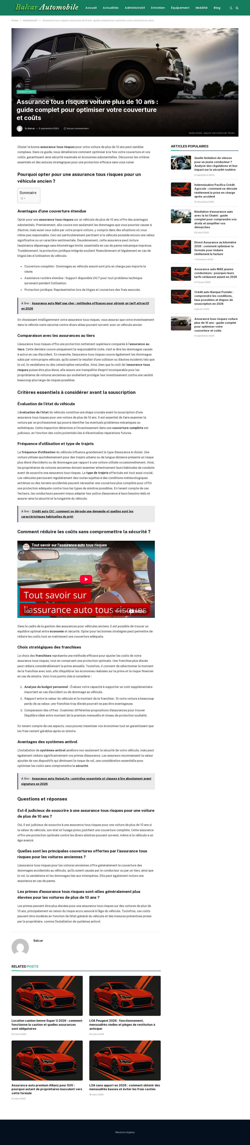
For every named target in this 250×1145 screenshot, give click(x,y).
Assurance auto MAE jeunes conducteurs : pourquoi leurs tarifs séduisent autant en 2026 (215, 273)
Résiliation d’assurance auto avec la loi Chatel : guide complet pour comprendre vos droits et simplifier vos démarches (215, 219)
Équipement (180, 8)
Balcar (31, 128)
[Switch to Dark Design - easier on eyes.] (231, 7)
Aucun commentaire (78, 128)
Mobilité (202, 8)
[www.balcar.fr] (46, 8)
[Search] (236, 8)
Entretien (158, 8)
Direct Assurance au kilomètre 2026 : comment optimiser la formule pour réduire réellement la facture (215, 248)
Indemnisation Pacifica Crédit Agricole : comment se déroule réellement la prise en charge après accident (215, 190)
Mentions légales (125, 1132)
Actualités (111, 8)
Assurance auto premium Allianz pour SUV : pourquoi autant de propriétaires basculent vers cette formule (47, 1089)
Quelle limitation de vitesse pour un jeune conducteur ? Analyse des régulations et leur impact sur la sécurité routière (216, 163)
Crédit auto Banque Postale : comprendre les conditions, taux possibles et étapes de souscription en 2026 (213, 297)
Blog (217, 8)
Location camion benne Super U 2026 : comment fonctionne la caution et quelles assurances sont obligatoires (47, 1024)
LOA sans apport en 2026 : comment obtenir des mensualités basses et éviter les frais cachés (124, 1087)
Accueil (91, 8)
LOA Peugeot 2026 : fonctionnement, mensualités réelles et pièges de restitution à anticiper (122, 1024)
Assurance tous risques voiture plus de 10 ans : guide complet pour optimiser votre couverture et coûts (216, 324)
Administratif (135, 8)
